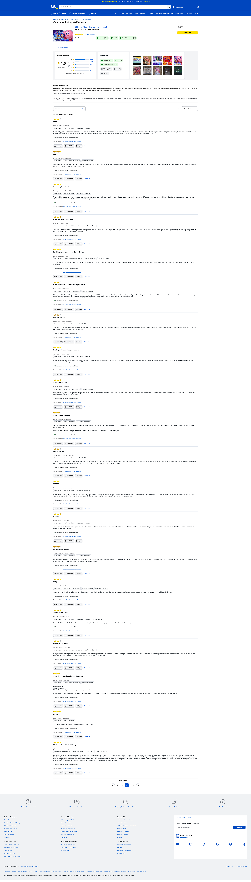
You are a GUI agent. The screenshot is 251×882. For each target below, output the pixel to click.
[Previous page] (113, 785)
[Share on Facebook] (217, 844)
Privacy (25, 871)
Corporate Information (124, 844)
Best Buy (55, 19)
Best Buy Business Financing (12, 856)
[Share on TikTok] (204, 844)
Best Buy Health (122, 828)
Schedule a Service (66, 826)
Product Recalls (8, 831)
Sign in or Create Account (183, 818)
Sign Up (239, 827)
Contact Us (64, 837)
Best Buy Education (123, 831)
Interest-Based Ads (33, 871)
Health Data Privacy (56, 871)
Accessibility (7, 871)
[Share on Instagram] (190, 844)
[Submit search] (169, 7)
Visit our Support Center (68, 820)
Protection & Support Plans (69, 831)
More (196, 13)
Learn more (184, 837)
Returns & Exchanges (10, 826)
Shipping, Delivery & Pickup (12, 823)
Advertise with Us (122, 823)
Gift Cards (7, 837)
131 (133, 785)
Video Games (64, 19)
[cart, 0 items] (197, 7)
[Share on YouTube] (177, 844)
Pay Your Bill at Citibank (11, 847)
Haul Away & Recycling (67, 834)
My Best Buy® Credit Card (11, 844)
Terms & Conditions (17, 871)
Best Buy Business (122, 834)
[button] (177, 7)
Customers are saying (60, 85)
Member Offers (65, 850)
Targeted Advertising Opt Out (118, 871)
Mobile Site (229, 866)
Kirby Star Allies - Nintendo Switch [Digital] (91, 27)
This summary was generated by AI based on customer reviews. (70, 93)
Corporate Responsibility (124, 850)
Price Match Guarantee (10, 828)
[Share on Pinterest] (230, 844)
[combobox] (190, 108)
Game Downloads (86, 19)
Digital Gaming (74, 19)
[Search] (83, 109)
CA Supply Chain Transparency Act (137, 871)
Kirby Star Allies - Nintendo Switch (72, 141)
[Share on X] (244, 844)
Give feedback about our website (29, 866)
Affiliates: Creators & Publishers (126, 826)
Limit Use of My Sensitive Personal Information (98, 871)
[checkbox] (102, 38)
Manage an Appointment (68, 828)
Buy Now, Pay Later (9, 853)
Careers (119, 847)
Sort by (179, 109)
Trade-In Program (9, 834)
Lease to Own (8, 850)
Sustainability (121, 853)
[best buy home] (54, 7)
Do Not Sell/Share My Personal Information (74, 871)
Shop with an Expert (67, 823)
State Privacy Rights (45, 871)
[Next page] (138, 785)
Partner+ (119, 837)
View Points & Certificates (68, 847)
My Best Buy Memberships (68, 844)
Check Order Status (9, 820)
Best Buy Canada (242, 866)
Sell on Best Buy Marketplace (125, 820)
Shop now (147, 1)
